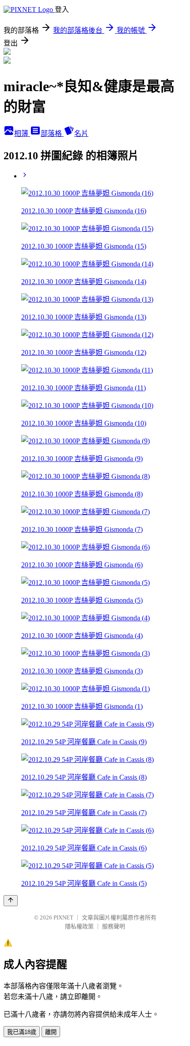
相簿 (22, 133)
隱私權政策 (79, 926)
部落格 (52, 133)
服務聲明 (113, 926)
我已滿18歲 (21, 1032)
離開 (51, 1032)
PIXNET (63, 917)
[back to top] (11, 900)
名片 (81, 133)
